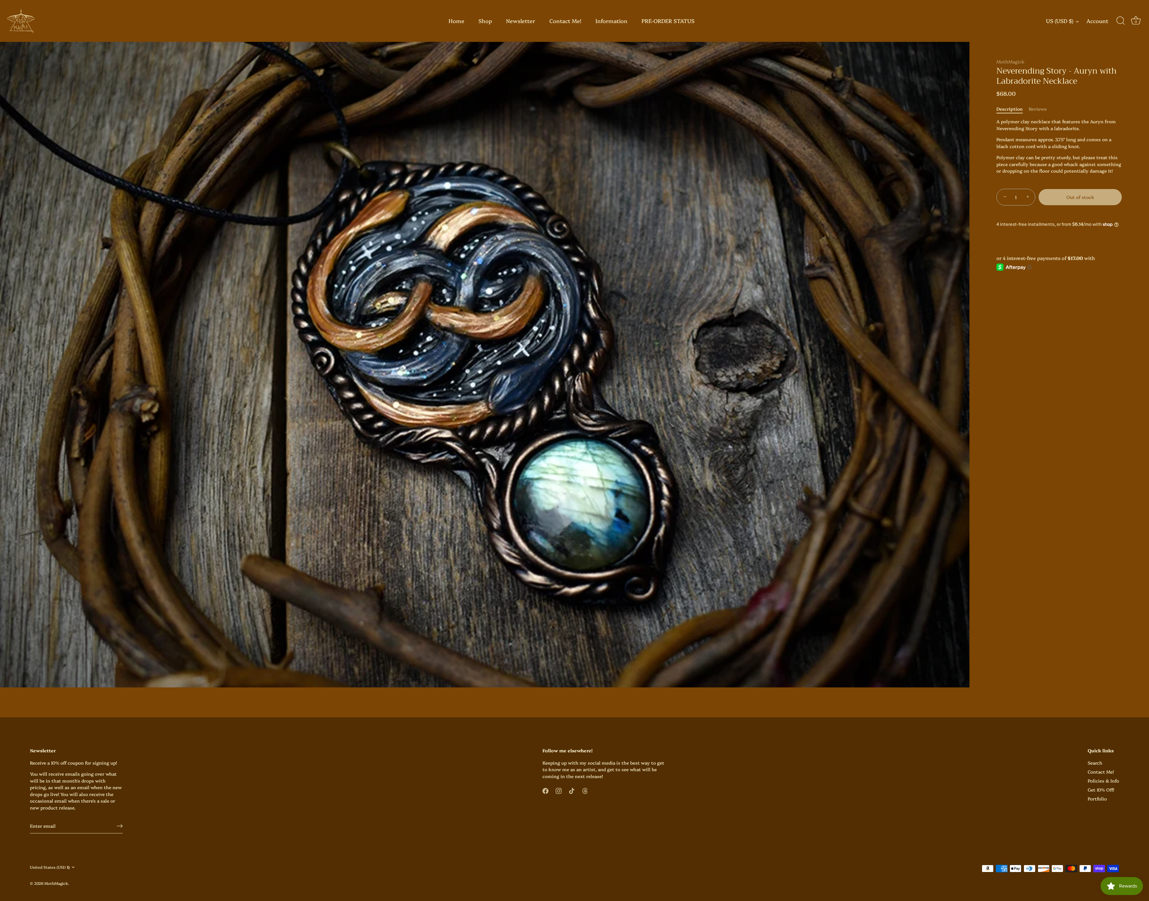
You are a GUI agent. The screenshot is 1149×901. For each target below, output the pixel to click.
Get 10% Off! (1101, 789)
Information (611, 21)
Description (1009, 109)
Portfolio (1097, 798)
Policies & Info (1103, 780)
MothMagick (1010, 61)
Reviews (1038, 109)
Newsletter (520, 21)
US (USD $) (1059, 21)
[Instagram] (559, 790)
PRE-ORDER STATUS (668, 21)
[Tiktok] (572, 790)
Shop (485, 21)
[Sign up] (120, 826)
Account (1097, 21)
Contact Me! (565, 21)
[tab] (1012, 109)
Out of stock (1080, 197)
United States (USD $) (50, 867)
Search (1095, 763)
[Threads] (585, 790)
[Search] (1120, 21)
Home (456, 21)
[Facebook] (545, 790)
